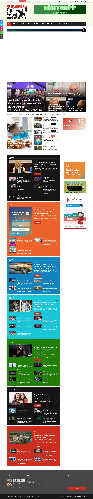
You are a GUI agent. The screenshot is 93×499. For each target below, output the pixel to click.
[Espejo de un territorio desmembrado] (12, 410)
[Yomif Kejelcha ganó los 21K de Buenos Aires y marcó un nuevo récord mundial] (26, 97)
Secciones (49, 23)
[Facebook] (1, 21)
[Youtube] (1, 29)
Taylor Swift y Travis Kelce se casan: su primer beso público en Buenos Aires (50, 381)
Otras (42, 23)
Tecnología (57, 114)
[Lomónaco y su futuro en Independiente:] (38, 318)
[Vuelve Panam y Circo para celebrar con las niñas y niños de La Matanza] (12, 242)
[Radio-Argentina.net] (74, 196)
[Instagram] (1, 27)
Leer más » (37, 173)
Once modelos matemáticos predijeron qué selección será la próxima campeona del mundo (49, 460)
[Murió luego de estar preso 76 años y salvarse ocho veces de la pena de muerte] (12, 186)
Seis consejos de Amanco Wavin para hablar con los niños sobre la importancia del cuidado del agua (24, 252)
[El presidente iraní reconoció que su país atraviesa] (66, 89)
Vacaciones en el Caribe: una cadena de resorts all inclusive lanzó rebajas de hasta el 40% (49, 282)
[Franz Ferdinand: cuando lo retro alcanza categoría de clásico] (12, 373)
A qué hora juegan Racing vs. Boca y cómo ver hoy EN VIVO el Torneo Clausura (45, 304)
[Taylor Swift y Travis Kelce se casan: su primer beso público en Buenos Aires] (38, 379)
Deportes (36, 23)
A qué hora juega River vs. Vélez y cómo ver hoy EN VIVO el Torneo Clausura (24, 320)
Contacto (70, 475)
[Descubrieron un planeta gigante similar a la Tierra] (76, 104)
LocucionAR (36, 496)
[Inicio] (17, 12)
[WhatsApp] (1, 32)
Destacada (10, 83)
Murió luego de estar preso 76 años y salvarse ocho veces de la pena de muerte (24, 188)
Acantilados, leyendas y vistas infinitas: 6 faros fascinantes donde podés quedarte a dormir (45, 266)
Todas (20, 114)
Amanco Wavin (12, 147)
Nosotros (50, 475)
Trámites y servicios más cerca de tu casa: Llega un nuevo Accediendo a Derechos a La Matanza (50, 139)
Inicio (9, 23)
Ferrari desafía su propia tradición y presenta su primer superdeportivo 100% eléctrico (24, 453)
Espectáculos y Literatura (49, 114)
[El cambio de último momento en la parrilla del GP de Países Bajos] (12, 326)
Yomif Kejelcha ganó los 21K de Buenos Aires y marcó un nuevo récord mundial (43, 1)
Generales (15, 23)
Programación (78, 496)
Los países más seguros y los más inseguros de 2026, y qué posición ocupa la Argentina (50, 149)
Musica (41, 114)
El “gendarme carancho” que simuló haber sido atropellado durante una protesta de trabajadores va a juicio (50, 127)
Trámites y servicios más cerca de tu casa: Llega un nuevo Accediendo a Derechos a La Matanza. (45, 211)
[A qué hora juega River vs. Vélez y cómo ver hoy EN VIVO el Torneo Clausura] (12, 318)
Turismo (29, 23)
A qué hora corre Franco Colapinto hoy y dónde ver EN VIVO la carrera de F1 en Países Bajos (50, 328)
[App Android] (1, 35)
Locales (22, 23)
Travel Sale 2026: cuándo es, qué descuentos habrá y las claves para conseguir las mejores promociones (24, 290)
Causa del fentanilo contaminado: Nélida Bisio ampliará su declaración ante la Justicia (45, 164)
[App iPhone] (1, 38)
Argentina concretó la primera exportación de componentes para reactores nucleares (44, 435)
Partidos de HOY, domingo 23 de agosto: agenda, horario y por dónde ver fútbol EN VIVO (24, 334)
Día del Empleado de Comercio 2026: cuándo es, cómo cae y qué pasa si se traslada (50, 120)
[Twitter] (1, 24)
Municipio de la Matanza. (40, 207)
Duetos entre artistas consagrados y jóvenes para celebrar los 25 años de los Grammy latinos (50, 374)
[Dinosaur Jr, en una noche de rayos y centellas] (38, 365)
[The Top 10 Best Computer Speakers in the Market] (38, 119)
